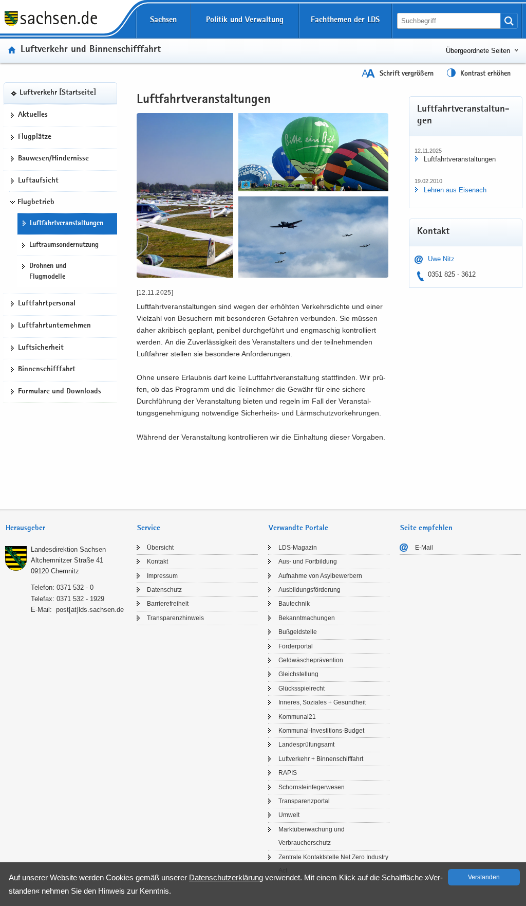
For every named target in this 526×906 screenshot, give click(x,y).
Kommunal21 (297, 716)
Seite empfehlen (426, 528)
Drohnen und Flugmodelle (47, 272)
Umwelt (288, 815)
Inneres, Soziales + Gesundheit (322, 702)
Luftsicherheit (41, 348)
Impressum (162, 575)
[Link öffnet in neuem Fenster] (51, 25)
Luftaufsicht (38, 181)
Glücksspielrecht (301, 688)
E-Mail (424, 547)
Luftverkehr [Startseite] (58, 93)
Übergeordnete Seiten (478, 51)
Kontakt (157, 561)
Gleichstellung (298, 674)
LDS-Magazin (297, 547)
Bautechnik (294, 603)
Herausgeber (25, 528)
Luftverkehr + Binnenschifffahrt (320, 759)
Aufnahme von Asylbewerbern (320, 575)
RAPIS (287, 772)
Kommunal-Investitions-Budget (321, 730)
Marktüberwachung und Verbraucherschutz (311, 836)
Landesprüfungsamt (306, 744)
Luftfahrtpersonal (47, 303)
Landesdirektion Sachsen (68, 549)
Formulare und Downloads (59, 391)
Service (148, 528)
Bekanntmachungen (306, 618)
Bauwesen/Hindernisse (53, 158)
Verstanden (484, 877)
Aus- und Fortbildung (307, 561)
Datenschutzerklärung (226, 877)
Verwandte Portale (298, 528)
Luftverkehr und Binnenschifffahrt (91, 50)
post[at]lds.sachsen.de (90, 609)
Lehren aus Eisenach (455, 190)
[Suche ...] (509, 21)
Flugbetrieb (35, 202)
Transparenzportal (304, 801)
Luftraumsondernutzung (64, 245)
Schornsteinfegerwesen (311, 787)
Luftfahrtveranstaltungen (66, 223)
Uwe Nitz (441, 259)
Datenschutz (164, 589)
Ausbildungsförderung (309, 589)
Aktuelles (33, 115)
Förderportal (295, 646)
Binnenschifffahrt (47, 369)
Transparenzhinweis (175, 618)
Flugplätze (34, 137)
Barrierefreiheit (168, 603)
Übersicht (160, 547)
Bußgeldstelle (297, 632)
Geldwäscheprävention (310, 660)
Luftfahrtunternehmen (54, 326)
